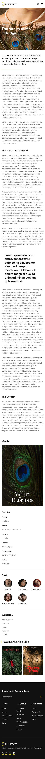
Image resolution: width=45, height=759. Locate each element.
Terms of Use (36, 712)
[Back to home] (9, 4)
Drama (5, 24)
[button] (38, 4)
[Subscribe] (41, 697)
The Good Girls (22, 722)
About (34, 709)
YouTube (5, 635)
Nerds (19, 718)
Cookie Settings (37, 716)
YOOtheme (37, 748)
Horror (4, 723)
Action (4, 709)
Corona (19, 729)
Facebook (5, 624)
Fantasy (5, 719)
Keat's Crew (21, 726)
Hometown (21, 715)
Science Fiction (7, 716)
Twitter (4, 627)
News (34, 719)
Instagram (5, 631)
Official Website (7, 620)
